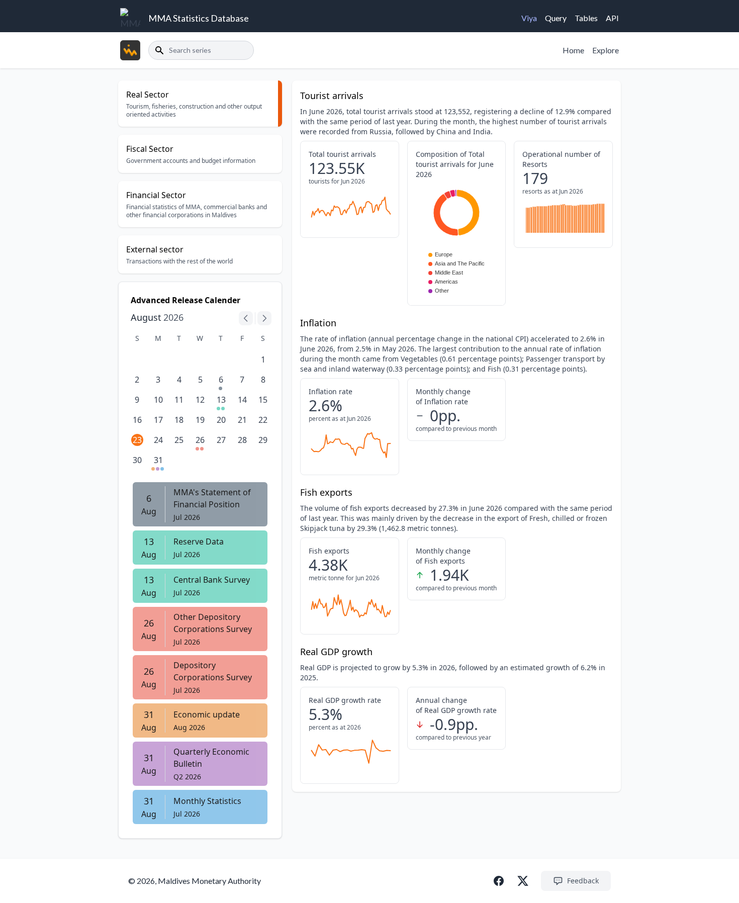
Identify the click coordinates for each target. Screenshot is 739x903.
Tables (586, 18)
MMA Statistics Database (198, 18)
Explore (605, 50)
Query (556, 18)
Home (573, 50)
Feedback (583, 880)
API (612, 18)
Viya (529, 18)
